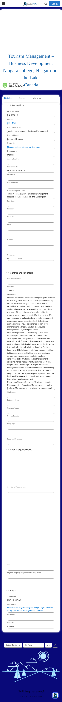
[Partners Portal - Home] (31, 3)
